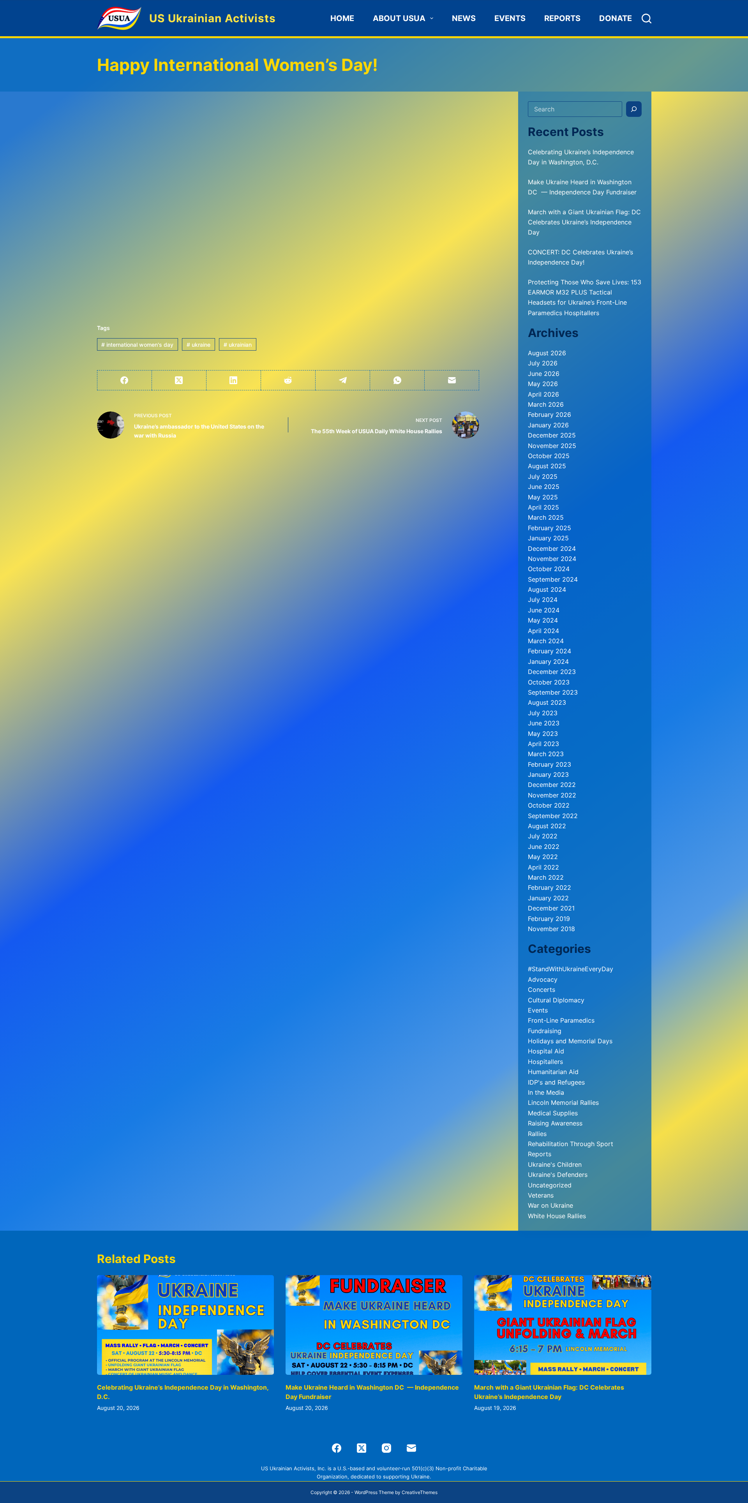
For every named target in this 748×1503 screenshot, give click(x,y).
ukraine (198, 344)
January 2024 (548, 661)
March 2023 (546, 754)
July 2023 (542, 713)
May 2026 (543, 384)
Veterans (541, 1195)
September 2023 (553, 692)
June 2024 (543, 610)
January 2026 (548, 425)
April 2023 (543, 744)
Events (510, 18)
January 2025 (548, 538)
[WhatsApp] (397, 380)
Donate (615, 18)
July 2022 (542, 836)
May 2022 (543, 857)
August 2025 (547, 466)
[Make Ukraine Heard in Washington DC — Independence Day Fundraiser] (374, 1325)
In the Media (546, 1092)
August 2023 (547, 702)
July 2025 (542, 476)
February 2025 (549, 528)
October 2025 (549, 456)
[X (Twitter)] (179, 380)
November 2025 (552, 446)
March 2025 (546, 517)
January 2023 (548, 774)
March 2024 (546, 641)
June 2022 (543, 846)
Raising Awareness (555, 1123)
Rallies (537, 1134)
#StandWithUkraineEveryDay (570, 969)
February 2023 (549, 764)
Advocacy (542, 979)
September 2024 (553, 579)
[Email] (452, 380)
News (464, 18)
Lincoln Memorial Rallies (563, 1102)
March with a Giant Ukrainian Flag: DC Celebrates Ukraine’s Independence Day (584, 222)
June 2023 (543, 723)
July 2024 (542, 599)
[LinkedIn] (233, 380)
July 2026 (542, 363)
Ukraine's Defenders (557, 1174)
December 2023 (552, 672)
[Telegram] (343, 380)
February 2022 (549, 887)
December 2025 (552, 435)
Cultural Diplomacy (556, 1000)
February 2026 (549, 414)
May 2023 (543, 733)
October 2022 (549, 805)
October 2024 (549, 569)
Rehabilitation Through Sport (570, 1144)
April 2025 (543, 507)
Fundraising (544, 1031)
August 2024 (547, 589)
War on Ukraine (550, 1205)
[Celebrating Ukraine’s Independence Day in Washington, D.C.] (185, 1325)
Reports (562, 18)
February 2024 (549, 651)
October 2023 (549, 682)
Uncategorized (550, 1185)
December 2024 (552, 548)
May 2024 (543, 620)
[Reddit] (288, 380)
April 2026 (543, 394)
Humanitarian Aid (553, 1072)
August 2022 (547, 826)
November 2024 (552, 559)
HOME (342, 18)
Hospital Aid (546, 1051)
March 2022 (546, 877)
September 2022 (553, 816)
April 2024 (543, 631)
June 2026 (543, 374)
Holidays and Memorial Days (570, 1041)
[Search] (646, 18)
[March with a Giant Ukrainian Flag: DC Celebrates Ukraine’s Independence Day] (562, 1325)
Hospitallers (545, 1062)
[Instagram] (386, 1448)
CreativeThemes (420, 1492)
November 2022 (552, 795)
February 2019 (549, 919)
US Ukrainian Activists (212, 18)
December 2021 (551, 908)
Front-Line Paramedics (561, 1020)
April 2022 (543, 867)
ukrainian (238, 344)
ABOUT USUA (399, 18)
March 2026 (546, 404)
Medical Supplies (553, 1113)
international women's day (137, 344)
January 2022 (548, 898)
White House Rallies (557, 1216)
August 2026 (547, 353)
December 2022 (552, 785)
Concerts (541, 989)
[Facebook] (124, 380)
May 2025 (543, 497)
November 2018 (551, 929)
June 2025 (543, 486)
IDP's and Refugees (556, 1082)
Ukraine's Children (555, 1164)
